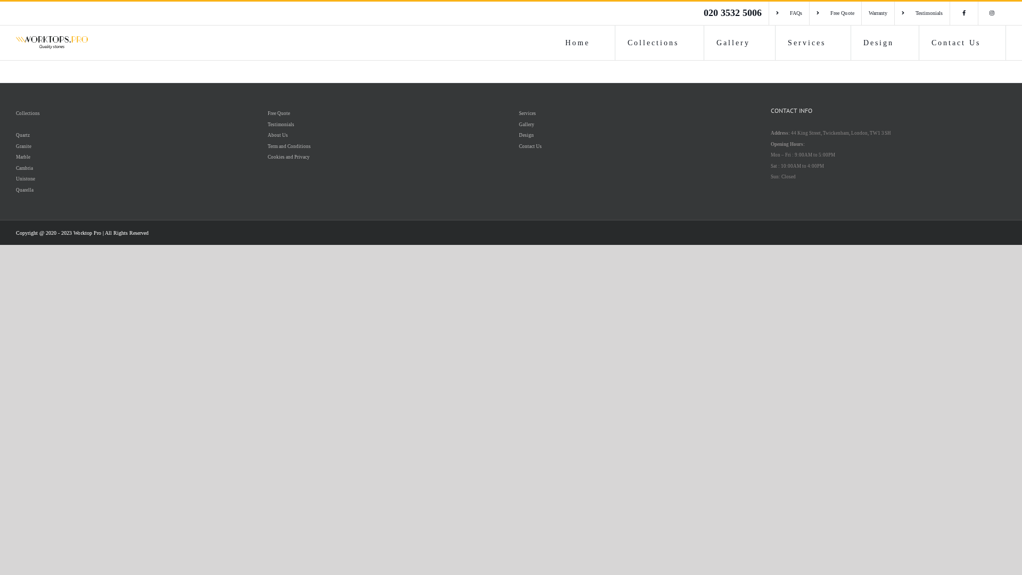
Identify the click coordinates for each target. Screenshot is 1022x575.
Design (526, 135)
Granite (23, 146)
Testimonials (281, 124)
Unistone (25, 179)
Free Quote (279, 113)
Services (527, 113)
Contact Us (530, 146)
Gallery (526, 124)
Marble (23, 157)
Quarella (25, 190)
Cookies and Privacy (289, 157)
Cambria (24, 168)
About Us (278, 135)
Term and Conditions (289, 146)
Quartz (23, 135)
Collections (28, 113)
